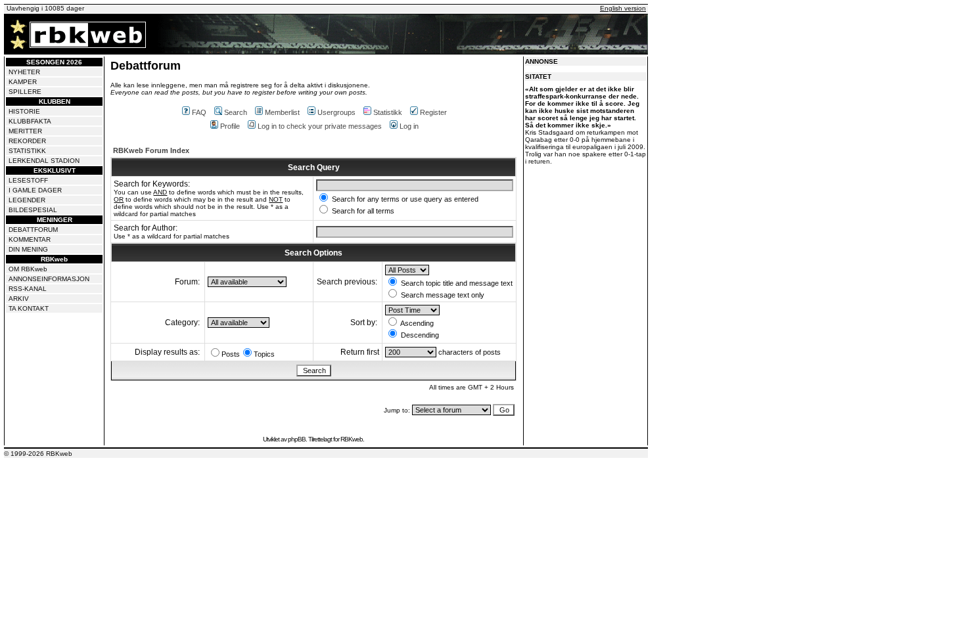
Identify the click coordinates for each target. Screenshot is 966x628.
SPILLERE (25, 91)
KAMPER (23, 81)
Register (433, 112)
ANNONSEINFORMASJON (49, 278)
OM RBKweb (28, 269)
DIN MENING (28, 249)
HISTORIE (24, 111)
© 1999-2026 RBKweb (38, 453)
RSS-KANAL (28, 288)
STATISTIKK (27, 150)
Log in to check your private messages (320, 126)
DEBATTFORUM (33, 229)
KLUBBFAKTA (30, 121)
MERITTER (25, 131)
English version (623, 8)
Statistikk (387, 112)
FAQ (199, 112)
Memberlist (282, 112)
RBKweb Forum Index (151, 150)
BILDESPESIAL (33, 209)
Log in (409, 126)
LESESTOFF (28, 180)
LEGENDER (27, 200)
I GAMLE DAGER (35, 190)
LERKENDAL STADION (44, 160)
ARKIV (19, 298)
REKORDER (27, 141)
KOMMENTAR (30, 239)
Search (235, 112)
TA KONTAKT (29, 308)
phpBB (297, 439)
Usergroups (336, 112)
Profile (230, 126)
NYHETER (24, 72)
